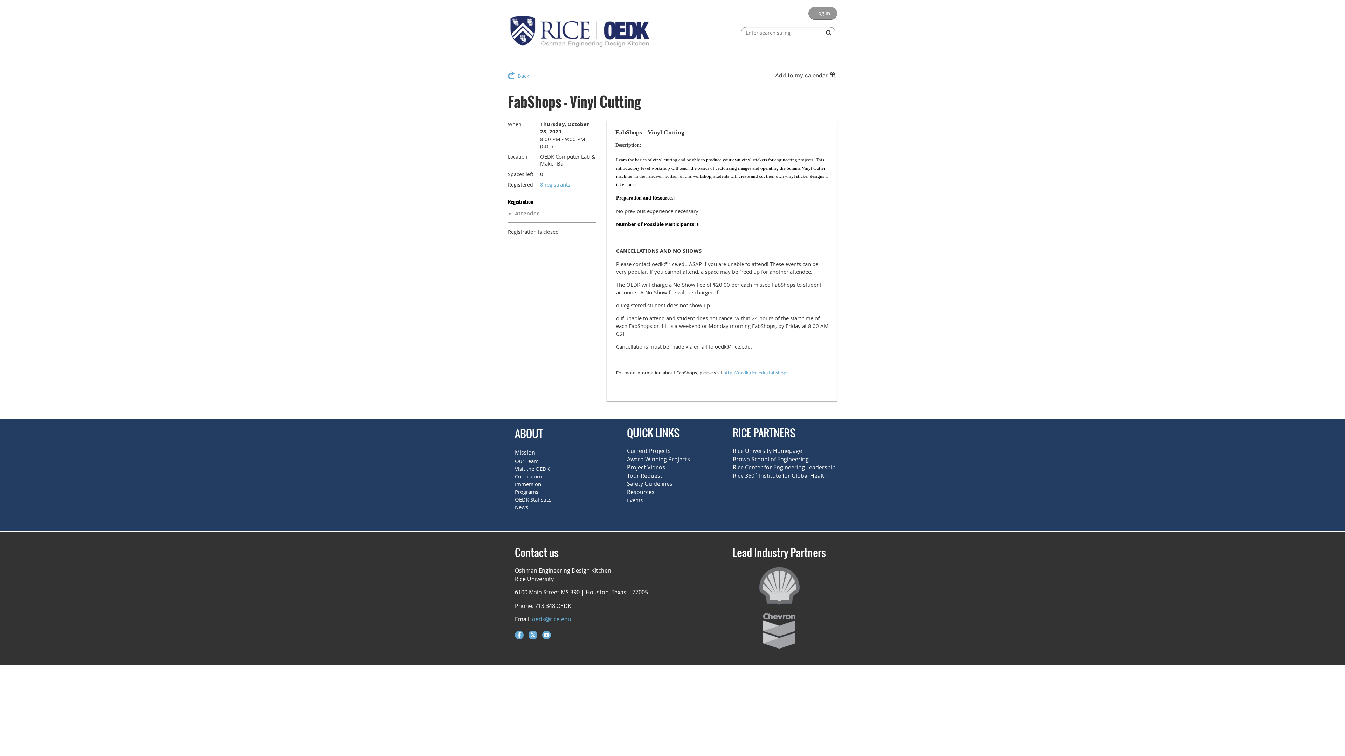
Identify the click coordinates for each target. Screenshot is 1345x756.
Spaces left (520, 174)
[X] (533, 635)
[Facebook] (519, 635)
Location (517, 156)
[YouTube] (546, 635)
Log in (822, 12)
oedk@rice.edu (551, 619)
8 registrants (555, 184)
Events (635, 500)
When (515, 124)
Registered (520, 184)
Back (523, 75)
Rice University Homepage (767, 451)
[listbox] (806, 75)
